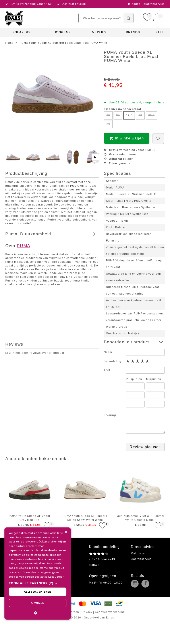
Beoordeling (112, 361)
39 (108, 124)
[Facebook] (146, 584)
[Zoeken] (128, 18)
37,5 (129, 115)
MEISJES (99, 32)
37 (118, 115)
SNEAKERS (21, 32)
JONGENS (62, 32)
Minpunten (153, 379)
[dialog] (37, 573)
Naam (108, 352)
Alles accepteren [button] (37, 592)
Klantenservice (154, 4)
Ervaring (110, 415)
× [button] (66, 532)
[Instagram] (136, 584)
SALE (159, 32)
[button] (37, 583)
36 (108, 115)
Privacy (87, 612)
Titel (107, 370)
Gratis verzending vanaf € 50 (31, 4)
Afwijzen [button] (37, 603)
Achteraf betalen (74, 4)
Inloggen (135, 4)
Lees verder (56, 576)
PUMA (23, 245)
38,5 (151, 115)
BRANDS (133, 32)
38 (140, 115)
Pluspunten (134, 379)
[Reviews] (99, 553)
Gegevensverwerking (110, 612)
